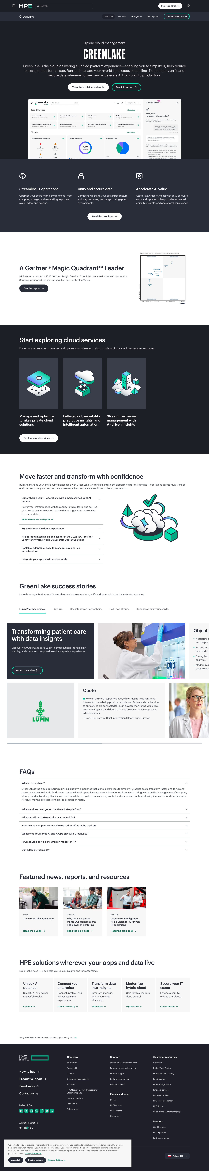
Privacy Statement (33, 1153)
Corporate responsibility (78, 1079)
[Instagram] (31, 1111)
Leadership (72, 1103)
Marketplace (152, 16)
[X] (26, 1111)
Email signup (159, 1079)
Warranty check (117, 1084)
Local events (116, 1110)
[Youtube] (47, 1111)
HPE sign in (158, 1106)
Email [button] (27, 1086)
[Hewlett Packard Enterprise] (25, 6)
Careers (70, 1073)
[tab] (32, 609)
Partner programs (161, 1138)
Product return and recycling (123, 1068)
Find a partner (159, 1132)
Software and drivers (119, 1079)
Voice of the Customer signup (167, 1111)
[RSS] (52, 1111)
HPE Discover (116, 1105)
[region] (104, 911)
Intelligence (136, 16)
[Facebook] (42, 1111)
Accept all (15, 1160)
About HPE (72, 1062)
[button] (13, 6)
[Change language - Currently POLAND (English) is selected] (188, 5)
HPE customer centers (163, 1101)
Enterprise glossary (162, 1084)
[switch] (25, 1128)
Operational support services (123, 1062)
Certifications (159, 1127)
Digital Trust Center (162, 1068)
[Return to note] (76, 1037)
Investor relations (75, 1098)
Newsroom (115, 1116)
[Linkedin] (21, 1111)
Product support (117, 1073)
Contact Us (158, 1062)
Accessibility (72, 1068)
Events (113, 1100)
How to (27, 1071)
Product (30, 1079)
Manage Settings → (57, 1160)
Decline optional (35, 1160)
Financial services (161, 1090)
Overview (108, 16)
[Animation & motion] (26, 1128)
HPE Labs (71, 1084)
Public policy (72, 1109)
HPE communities (161, 1095)
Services (122, 16)
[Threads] (36, 1111)
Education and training (163, 1073)
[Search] (37, 5)
